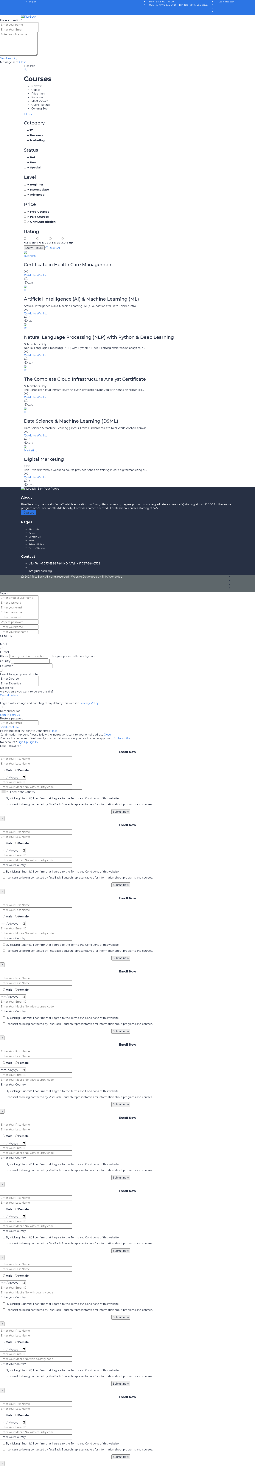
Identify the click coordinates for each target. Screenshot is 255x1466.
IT (25, 290)
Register (229, 1)
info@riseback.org (40, 571)
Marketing (30, 450)
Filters (28, 114)
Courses (29, 512)
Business (29, 256)
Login (221, 1)
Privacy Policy (89, 703)
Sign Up (23, 742)
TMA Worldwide (112, 576)
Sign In (33, 742)
